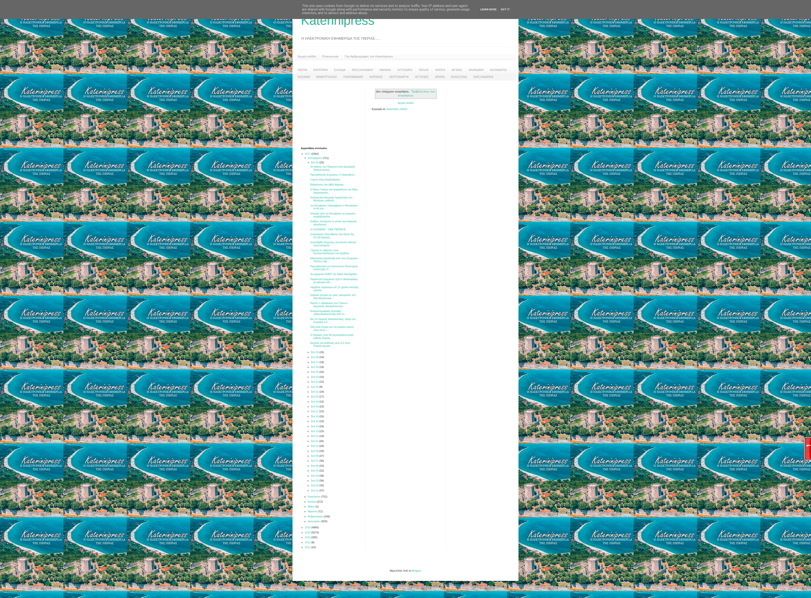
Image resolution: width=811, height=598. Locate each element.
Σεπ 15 (315, 421)
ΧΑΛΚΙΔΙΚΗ (476, 70)
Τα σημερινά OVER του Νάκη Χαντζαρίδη (333, 274)
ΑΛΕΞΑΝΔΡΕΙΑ (483, 77)
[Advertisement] (332, 113)
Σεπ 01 (315, 490)
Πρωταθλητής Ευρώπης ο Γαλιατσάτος (332, 174)
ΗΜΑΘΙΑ (385, 70)
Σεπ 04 (315, 475)
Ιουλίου (312, 501)
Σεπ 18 (315, 406)
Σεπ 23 (315, 381)
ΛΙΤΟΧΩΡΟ (404, 70)
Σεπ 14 (315, 426)
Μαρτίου (313, 511)
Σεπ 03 (315, 480)
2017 (308, 153)
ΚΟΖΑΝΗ (304, 77)
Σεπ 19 (315, 401)
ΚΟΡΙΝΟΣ (376, 77)
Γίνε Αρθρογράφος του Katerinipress (369, 56)
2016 (308, 527)
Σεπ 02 (315, 485)
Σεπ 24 (315, 377)
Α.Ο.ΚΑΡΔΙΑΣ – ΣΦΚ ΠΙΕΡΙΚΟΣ (328, 229)
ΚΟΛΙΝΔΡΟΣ (498, 70)
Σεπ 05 (315, 470)
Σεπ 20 (315, 396)
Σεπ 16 (315, 416)
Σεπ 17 (315, 411)
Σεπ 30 (315, 162)
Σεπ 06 (315, 465)
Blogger (416, 570)
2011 (308, 547)
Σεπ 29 (315, 352)
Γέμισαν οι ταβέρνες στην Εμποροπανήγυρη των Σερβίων (329, 252)
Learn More (488, 9)
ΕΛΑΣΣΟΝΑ (459, 77)
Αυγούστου (314, 496)
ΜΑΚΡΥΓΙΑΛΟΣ (326, 77)
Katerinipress (337, 20)
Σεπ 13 (315, 431)
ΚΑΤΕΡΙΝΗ (320, 70)
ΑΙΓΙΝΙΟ (457, 70)
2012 (308, 542)
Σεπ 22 (315, 386)
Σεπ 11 (315, 441)
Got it (505, 9)
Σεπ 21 (315, 391)
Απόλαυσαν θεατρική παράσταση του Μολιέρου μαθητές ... (331, 199)
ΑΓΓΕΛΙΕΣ (422, 77)
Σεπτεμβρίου (315, 158)
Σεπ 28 (315, 357)
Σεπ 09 (315, 451)
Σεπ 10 (315, 446)
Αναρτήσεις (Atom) (396, 109)
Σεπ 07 (315, 460)
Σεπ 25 (315, 371)
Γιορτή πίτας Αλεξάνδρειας (325, 179)
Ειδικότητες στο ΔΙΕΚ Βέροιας (327, 184)
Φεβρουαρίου (316, 516)
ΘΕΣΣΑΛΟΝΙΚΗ (362, 70)
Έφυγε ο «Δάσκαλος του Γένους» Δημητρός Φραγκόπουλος (329, 305)
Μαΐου (312, 506)
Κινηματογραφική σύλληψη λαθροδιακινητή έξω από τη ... (328, 313)
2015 (308, 532)
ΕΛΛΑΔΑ (340, 70)
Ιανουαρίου (314, 521)
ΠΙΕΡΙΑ (302, 70)
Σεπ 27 (315, 362)
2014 (308, 537)
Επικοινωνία (330, 56)
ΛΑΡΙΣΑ (440, 70)
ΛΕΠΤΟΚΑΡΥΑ (399, 77)
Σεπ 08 (315, 455)
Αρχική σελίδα (307, 56)
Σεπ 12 (315, 436)
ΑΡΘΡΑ (440, 77)
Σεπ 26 (315, 367)
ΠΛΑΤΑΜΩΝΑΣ (353, 77)
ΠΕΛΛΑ (424, 70)
